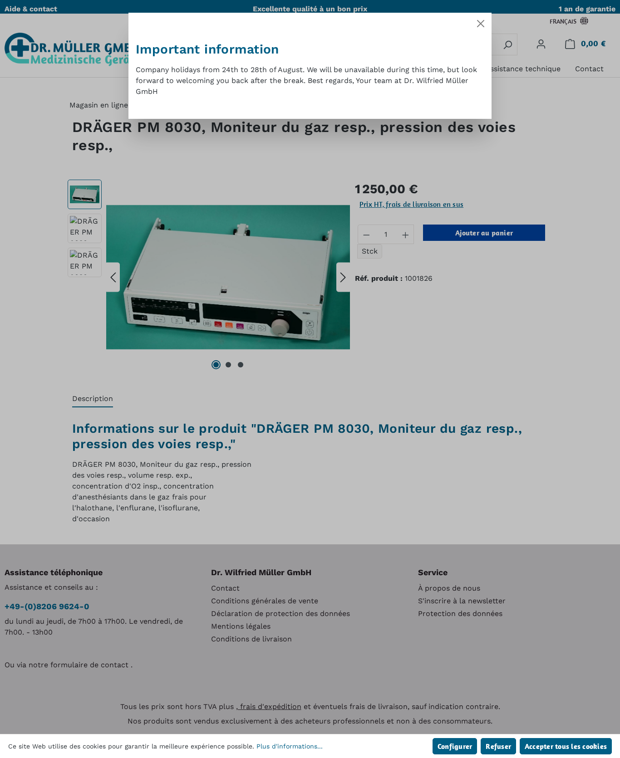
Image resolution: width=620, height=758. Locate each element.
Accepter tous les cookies (566, 746)
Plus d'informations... (289, 746)
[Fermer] (480, 23)
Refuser (498, 746)
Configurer (455, 746)
